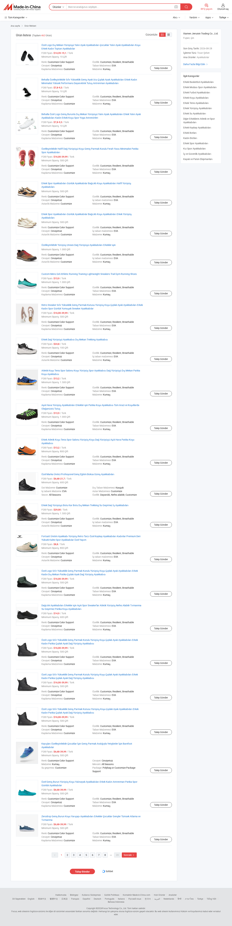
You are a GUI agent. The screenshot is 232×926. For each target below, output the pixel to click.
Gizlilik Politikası (111, 894)
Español (86, 898)
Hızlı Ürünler (159, 894)
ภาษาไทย (189, 898)
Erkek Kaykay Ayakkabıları (197, 127)
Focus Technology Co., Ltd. (114, 908)
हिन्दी (179, 898)
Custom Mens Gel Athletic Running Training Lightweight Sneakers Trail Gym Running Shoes (89, 274)
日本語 (64, 898)
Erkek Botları (190, 132)
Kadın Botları (190, 138)
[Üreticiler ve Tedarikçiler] (21, 7)
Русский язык (134, 898)
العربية (157, 898)
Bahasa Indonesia (116, 901)
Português (109, 898)
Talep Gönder (161, 68)
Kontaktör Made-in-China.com (136, 894)
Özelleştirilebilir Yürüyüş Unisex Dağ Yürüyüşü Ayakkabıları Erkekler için (78, 245)
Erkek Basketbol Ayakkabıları (198, 82)
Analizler (173, 894)
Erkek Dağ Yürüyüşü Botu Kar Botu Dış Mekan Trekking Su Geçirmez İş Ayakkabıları (85, 505)
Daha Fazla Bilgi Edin (195, 64)
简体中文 (42, 898)
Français (75, 898)
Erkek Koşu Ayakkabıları (196, 97)
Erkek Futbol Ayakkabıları (196, 92)
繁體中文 (54, 898)
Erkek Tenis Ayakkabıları (196, 103)
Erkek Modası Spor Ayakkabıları (200, 87)
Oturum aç (223, 9)
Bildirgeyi (74, 894)
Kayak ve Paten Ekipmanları (198, 159)
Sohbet (109, 871)
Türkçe (200, 898)
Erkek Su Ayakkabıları (194, 113)
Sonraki (129, 855)
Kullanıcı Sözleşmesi (91, 894)
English (31, 898)
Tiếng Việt (211, 898)
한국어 (148, 898)
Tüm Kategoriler (16, 17)
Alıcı (175, 17)
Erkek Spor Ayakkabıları (195, 143)
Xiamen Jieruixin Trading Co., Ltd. (200, 33)
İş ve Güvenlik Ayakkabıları (197, 153)
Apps (208, 17)
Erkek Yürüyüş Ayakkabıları (197, 108)
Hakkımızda (60, 894)
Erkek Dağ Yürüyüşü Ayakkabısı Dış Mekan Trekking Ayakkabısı (74, 339)
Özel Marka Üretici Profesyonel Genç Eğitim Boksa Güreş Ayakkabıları (77, 474)
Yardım (193, 17)
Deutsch (97, 898)
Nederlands (169, 898)
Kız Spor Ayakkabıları (194, 148)
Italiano (121, 898)
